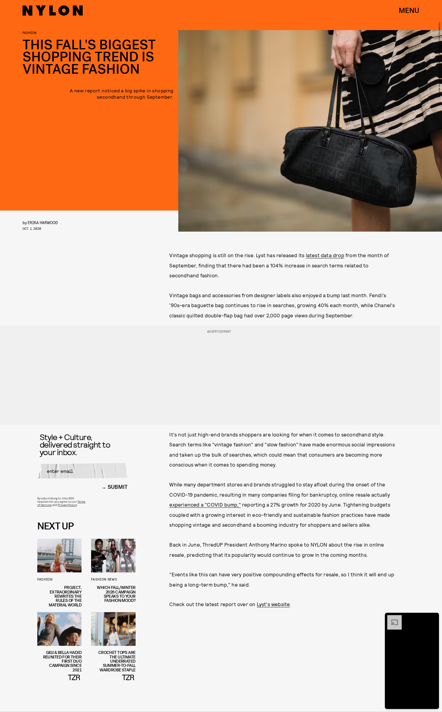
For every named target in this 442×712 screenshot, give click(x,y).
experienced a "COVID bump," (205, 504)
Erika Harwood (43, 222)
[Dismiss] (432, 618)
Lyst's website (273, 604)
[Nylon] (53, 10)
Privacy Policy (67, 505)
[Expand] (391, 618)
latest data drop (325, 255)
